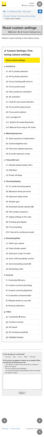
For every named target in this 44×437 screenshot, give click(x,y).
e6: (14, 269)
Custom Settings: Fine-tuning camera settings (19, 16)
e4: (20, 258)
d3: (17, 196)
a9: (16, 112)
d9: (14, 227)
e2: (16, 248)
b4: (18, 153)
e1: (15, 243)
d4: (13, 201)
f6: (15, 305)
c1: (19, 165)
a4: (15, 86)
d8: (16, 222)
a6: (13, 96)
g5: (14, 337)
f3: (19, 290)
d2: (18, 191)
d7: (18, 217)
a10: (13, 117)
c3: (14, 175)
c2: (11, 170)
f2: (19, 285)
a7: (20, 102)
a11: (20, 122)
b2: (16, 143)
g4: (17, 332)
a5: (19, 91)
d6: (17, 211)
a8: (18, 107)
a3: (19, 81)
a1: (17, 71)
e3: (18, 253)
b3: (19, 148)
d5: (20, 206)
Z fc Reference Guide (14, 11)
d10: (20, 232)
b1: (20, 138)
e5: (18, 263)
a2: (17, 76)
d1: (18, 186)
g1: (16, 316)
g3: (11, 327)
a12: (21, 127)
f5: (18, 300)
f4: (18, 295)
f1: (15, 280)
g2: (14, 322)
